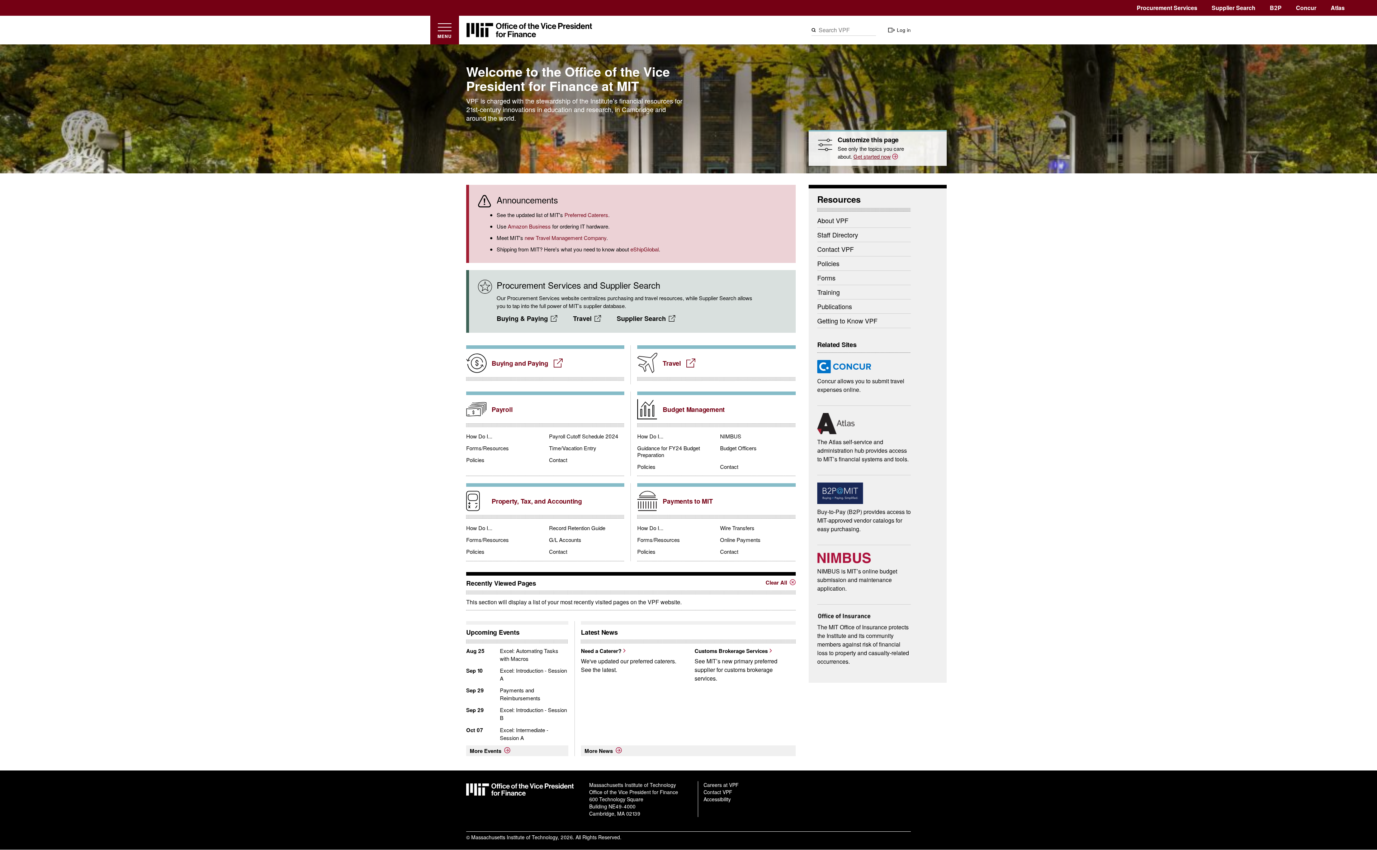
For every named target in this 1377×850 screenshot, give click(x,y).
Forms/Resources (487, 448)
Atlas (1338, 8)
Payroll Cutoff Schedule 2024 (583, 436)
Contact (558, 460)
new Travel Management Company (565, 237)
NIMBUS (730, 436)
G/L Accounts (565, 539)
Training (828, 292)
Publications (834, 306)
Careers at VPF (721, 784)
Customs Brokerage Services (731, 651)
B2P (1276, 8)
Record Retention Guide (577, 528)
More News (599, 751)
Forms (826, 277)
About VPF (832, 220)
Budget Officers (738, 448)
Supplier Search (1233, 8)
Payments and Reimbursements (520, 694)
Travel (582, 318)
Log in (904, 30)
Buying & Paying (522, 318)
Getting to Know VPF (847, 320)
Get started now (872, 156)
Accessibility (717, 799)
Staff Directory (837, 234)
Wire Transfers (737, 528)
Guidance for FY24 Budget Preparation (668, 451)
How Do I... (479, 436)
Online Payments (740, 539)
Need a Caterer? (601, 651)
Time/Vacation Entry (572, 448)
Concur (1306, 8)
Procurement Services (1167, 8)
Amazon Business (529, 226)
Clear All (776, 582)
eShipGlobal (644, 249)
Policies (475, 460)
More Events (485, 751)
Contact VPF (835, 249)
